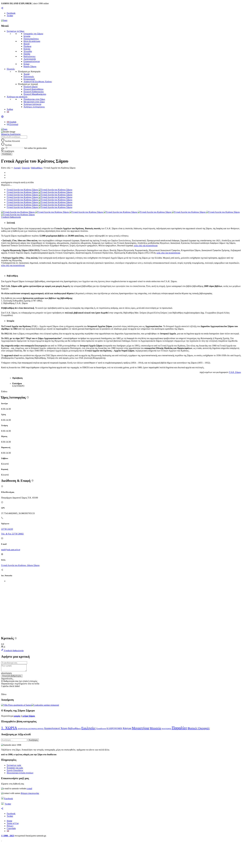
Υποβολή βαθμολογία (11, 217)
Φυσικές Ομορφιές (199, 728)
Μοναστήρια (140, 728)
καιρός (17, 716)
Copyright (11, 828)
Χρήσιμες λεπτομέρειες (34, 107)
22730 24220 (7, 529)
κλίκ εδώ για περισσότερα (145, 245)
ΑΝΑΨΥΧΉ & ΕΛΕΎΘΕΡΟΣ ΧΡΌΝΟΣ (30, 728)
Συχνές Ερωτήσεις (15, 770)
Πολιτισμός (29, 76)
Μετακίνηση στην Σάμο (34, 102)
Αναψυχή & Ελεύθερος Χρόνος (38, 81)
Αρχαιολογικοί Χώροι (56, 728)
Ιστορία (27, 36)
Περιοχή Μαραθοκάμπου (35, 94)
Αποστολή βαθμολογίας (11, 676)
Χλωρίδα (28, 51)
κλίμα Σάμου (29, 716)
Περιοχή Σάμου (31, 86)
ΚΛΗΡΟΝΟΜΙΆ (114, 728)
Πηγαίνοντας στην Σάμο (34, 99)
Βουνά (26, 44)
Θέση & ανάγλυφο (32, 41)
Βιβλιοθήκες (36, 168)
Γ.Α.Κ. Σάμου (235, 372)
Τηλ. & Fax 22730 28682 (12, 534)
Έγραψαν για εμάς (15, 768)
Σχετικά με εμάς (14, 765)
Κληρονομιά (29, 79)
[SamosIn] (4, 20)
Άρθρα (10, 109)
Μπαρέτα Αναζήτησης (11, 134)
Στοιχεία (26, 168)
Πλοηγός (11, 69)
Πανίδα (27, 54)
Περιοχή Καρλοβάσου (33, 89)
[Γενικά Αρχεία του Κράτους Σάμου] (18, 212)
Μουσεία (155, 728)
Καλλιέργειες (29, 56)
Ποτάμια (27, 46)
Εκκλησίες (88, 728)
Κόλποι (27, 49)
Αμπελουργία (30, 59)
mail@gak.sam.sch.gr (10, 549)
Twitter (8, 804)
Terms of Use (13, 823)
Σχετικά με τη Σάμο (15, 31)
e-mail (29, 788)
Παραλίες (179, 728)
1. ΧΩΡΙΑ (9, 728)
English (12, 122)
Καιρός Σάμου (30, 66)
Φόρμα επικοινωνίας (30, 793)
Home (9, 821)
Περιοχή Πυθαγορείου (34, 91)
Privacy (10, 826)
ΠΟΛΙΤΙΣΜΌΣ (166, 728)
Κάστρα (127, 728)
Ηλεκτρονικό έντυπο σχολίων (20, 773)
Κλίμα (26, 64)
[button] (2, 117)
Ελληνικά (13, 124)
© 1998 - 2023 (7, 835)
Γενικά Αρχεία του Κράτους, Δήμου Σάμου (20, 565)
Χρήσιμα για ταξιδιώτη (17, 96)
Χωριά (26, 74)
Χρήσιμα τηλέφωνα (32, 104)
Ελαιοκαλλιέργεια (32, 61)
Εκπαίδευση (101, 729)
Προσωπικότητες (31, 39)
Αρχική (17, 168)
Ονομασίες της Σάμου (33, 33)
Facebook (8, 798)
